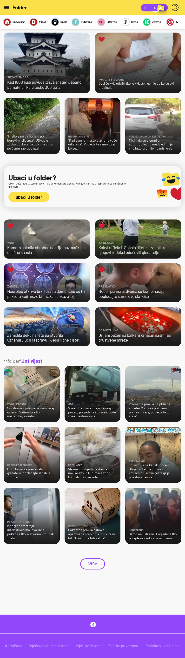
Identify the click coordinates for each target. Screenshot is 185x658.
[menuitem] (176, 7)
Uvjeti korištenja (88, 645)
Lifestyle (112, 21)
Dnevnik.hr (19, 21)
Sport (63, 21)
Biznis (134, 21)
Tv (177, 21)
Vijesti (42, 21)
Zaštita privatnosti (123, 645)
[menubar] (176, 7)
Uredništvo (13, 645)
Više (92, 564)
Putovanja (86, 21)
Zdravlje (156, 21)
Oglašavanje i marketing (48, 645)
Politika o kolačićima (162, 645)
